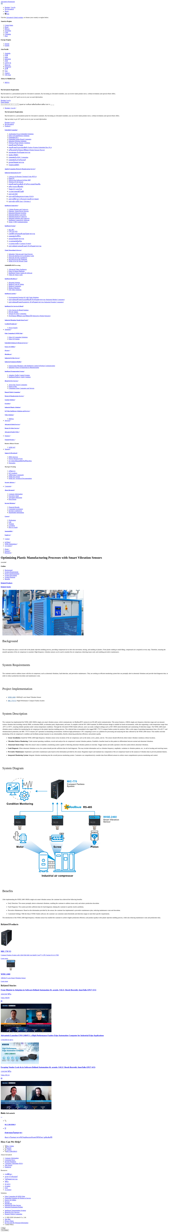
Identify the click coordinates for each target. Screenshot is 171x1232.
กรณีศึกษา (8, 1174)
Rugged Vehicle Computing (12, 392)
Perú (6, 36)
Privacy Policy (9, 1221)
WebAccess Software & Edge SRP (20, 180)
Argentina (8, 30)
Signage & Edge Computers (17, 313)
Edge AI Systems (14, 339)
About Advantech (9, 490)
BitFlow (11, 419)
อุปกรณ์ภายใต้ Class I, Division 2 (20, 201)
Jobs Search (8, 1165)
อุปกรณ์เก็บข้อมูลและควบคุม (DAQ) (21, 196)
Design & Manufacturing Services (14, 396)
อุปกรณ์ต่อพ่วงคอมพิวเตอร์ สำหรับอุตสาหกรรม (25, 246)
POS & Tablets (13, 312)
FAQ (6, 1188)
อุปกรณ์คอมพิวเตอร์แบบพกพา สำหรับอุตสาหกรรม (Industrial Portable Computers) (36, 302)
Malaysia (7, 65)
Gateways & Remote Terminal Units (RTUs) (23, 176)
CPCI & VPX (13, 231)
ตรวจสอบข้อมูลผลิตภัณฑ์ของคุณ (20, 461)
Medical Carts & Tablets (16, 284)
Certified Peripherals (11, 324)
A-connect (8, 1190)
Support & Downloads (11, 453)
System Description (11, 575)
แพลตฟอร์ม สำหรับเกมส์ (17, 160)
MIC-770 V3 (12, 701)
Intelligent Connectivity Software (19, 220)
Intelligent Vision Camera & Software (20, 273)
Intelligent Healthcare (11, 278)
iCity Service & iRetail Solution (18, 310)
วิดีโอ (7, 1181)
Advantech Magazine (15, 497)
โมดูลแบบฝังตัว (14, 165)
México (7, 29)
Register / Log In (10, 108)
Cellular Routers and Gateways (18, 209)
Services (7, 420)
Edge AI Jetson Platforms (17, 271)
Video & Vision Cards (16, 275)
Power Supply (13, 328)
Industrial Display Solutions (12, 407)
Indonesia (8, 59)
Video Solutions (9, 415)
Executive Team (14, 496)
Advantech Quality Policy (12, 432)
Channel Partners (10, 439)
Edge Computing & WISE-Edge (13, 333)
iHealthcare (8, 354)
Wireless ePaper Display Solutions (19, 143)
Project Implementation (12, 574)
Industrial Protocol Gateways (18, 216)
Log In (13, 7)
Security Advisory (10, 482)
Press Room (12, 499)
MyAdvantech (9, 9)
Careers (7, 516)
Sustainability (8, 531)
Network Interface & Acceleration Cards (21, 256)
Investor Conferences (15, 511)
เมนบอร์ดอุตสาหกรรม (16, 162)
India (6, 57)
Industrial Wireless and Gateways (19, 218)
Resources (8, 553)
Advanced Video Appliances (18, 269)
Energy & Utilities (10, 346)
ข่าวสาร (7, 1184)
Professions (12, 520)
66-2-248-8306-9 (11, 1151)
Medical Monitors (14, 288)
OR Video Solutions (15, 290)
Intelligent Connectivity (11, 205)
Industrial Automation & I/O (13, 172)
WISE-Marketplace (11, 544)
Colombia (8, 34)
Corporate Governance (16, 509)
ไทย (7, 14)
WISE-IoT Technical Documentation (20, 478)
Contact (7, 539)
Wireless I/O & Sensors (16, 182)
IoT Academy (13, 473)
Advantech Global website (14, 17)
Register (7, 7)
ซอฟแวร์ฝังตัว (13, 155)
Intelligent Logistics (10, 293)
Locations (12, 525)
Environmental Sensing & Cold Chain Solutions (24, 297)
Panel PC (12, 178)
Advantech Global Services (12, 424)
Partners (7, 436)
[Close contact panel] (1, 1117)
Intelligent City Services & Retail (14, 306)
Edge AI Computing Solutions (18, 337)
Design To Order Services (12, 428)
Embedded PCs (13, 137)
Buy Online (10, 1146)
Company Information (16, 494)
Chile (6, 32)
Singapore (8, 67)
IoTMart (7, 542)
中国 (6, 55)
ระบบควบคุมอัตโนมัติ (16, 191)
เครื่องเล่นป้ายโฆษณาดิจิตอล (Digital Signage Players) (27, 150)
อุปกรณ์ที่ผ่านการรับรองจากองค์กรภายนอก (24, 199)
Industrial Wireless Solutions (17, 141)
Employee (7, 535)
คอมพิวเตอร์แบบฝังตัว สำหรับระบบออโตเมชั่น (24, 184)
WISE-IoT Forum (14, 477)
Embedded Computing (11, 130)
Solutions (8, 329)
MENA (7, 82)
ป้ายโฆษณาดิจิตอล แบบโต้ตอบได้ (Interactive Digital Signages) (29, 316)
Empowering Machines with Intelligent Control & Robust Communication (32, 366)
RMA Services (13, 457)
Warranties (12, 463)
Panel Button (5, 102)
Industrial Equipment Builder (13, 361)
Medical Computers (15, 286)
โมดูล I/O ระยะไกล (15, 189)
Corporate (8, 486)
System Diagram (10, 577)
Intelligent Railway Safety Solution (20, 377)
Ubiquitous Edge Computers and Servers (21, 388)
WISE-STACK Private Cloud (18, 261)
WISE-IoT (12, 447)
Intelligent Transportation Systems (14, 371)
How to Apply (13, 527)
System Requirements (11, 572)
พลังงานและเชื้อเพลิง (16, 186)
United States (9, 25)
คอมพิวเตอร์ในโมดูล (16, 145)
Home (7, 549)
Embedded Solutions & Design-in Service (16, 343)
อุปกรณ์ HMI (13, 194)
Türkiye (7, 73)
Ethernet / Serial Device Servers (19, 211)
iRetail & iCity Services (11, 381)
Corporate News (10, 1160)
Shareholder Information (16, 512)
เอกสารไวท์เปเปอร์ (11, 1176)
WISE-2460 (11, 697)
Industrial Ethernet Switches (17, 213)
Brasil (6, 27)
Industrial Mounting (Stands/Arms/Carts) (16, 320)
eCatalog (7, 1186)
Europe (7, 44)
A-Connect (8, 546)
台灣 (6, 68)
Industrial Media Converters (17, 215)
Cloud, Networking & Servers (13, 250)
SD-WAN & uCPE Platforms (18, 259)
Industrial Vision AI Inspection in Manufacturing (24, 367)
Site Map (7, 1219)
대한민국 (8, 63)
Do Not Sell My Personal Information (16, 1223)
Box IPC (11, 230)
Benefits (7, 579)
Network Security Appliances (18, 257)
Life (10, 522)
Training (11, 524)
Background (8, 570)
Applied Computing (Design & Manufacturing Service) (20, 169)
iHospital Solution (14, 282)
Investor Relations (10, 503)
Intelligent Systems (10, 226)
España (7, 45)
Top (4, 1228)
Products (7, 126)
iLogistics (7, 403)
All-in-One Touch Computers (18, 385)
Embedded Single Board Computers (20, 139)
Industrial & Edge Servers (12, 358)
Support (7, 449)
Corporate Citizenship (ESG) (14, 1163)
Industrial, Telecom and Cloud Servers (21, 254)
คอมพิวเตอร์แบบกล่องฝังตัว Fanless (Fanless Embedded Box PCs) (30, 147)
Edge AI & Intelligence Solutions (19, 136)
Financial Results (14, 507)
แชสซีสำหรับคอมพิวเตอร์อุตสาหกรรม (22, 234)
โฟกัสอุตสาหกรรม (11, 1179)
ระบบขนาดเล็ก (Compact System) (20, 243)
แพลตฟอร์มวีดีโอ (15, 236)
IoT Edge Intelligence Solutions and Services (17, 411)
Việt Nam (8, 75)
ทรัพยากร (12, 471)
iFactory (7, 350)
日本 (6, 61)
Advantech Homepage (8, 1)
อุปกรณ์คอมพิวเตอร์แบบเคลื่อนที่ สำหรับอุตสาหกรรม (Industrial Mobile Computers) (37, 299)
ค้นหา (7, 11)
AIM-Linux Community (16, 475)
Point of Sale (13, 386)
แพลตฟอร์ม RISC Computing (18, 157)
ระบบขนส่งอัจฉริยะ (15, 241)
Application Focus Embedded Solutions (21, 134)
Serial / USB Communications (18, 222)
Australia (7, 53)
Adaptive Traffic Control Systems (19, 375)
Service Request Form (16, 459)
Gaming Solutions (10, 400)
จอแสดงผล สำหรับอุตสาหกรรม (19, 152)
